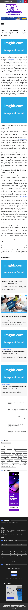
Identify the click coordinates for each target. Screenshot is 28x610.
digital (6, 241)
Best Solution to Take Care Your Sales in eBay (17, 431)
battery (2, 448)
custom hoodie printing (5, 452)
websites (13, 466)
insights (3, 460)
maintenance (10, 460)
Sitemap (22, 605)
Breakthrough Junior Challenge (20, 448)
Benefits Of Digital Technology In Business (12, 281)
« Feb (13, 561)
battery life (9, 448)
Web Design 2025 (22, 464)
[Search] (26, 24)
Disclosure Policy (15, 605)
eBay (25, 454)
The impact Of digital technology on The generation (14, 386)
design (13, 452)
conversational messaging (21, 450)
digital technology (18, 454)
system (15, 464)
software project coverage (6, 464)
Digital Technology (10, 239)
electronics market (5, 456)
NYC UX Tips (23, 460)
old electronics (15, 462)
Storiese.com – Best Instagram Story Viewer (16, 402)
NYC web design (4, 462)
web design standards (5, 466)
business (3, 450)
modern (16, 460)
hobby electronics (9, 458)
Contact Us (7, 605)
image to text (17, 458)
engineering (13, 456)
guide (25, 456)
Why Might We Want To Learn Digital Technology (13, 351)
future (20, 456)
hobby (2, 458)
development (19, 452)
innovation (24, 458)
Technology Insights (17, 578)
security (24, 462)
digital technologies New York (7, 454)
